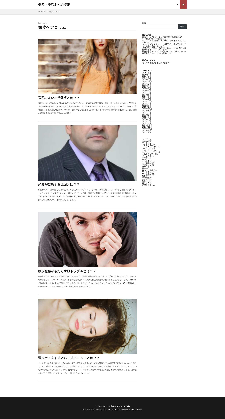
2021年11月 (147, 127)
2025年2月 (146, 94)
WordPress (136, 409)
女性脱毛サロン (148, 161)
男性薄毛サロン (148, 174)
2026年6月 (146, 76)
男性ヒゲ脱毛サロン (150, 170)
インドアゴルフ (148, 145)
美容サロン (146, 179)
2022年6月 (146, 114)
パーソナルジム (148, 156)
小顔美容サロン (148, 165)
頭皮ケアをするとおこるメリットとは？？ (69, 357)
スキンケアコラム (149, 150)
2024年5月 (146, 98)
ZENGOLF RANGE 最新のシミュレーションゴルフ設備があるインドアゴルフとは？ (164, 49)
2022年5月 (146, 116)
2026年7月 (146, 74)
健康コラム (146, 159)
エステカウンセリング (151, 147)
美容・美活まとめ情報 (54, 4)
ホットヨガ (146, 157)
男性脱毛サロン (148, 172)
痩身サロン (146, 176)
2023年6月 (146, 105)
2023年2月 (146, 107)
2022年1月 (146, 123)
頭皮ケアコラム (54, 12)
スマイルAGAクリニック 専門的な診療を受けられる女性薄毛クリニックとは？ (164, 45)
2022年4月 (146, 118)
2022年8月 (146, 110)
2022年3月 (146, 119)
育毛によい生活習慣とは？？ (59, 98)
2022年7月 (146, 112)
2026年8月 (146, 72)
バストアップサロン (150, 154)
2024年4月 (146, 99)
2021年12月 (147, 125)
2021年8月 (146, 132)
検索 (144, 23)
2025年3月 (146, 92)
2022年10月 (147, 109)
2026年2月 (146, 79)
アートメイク (147, 143)
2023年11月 (147, 101)
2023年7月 (146, 103)
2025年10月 (147, 81)
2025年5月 (146, 89)
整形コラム (146, 167)
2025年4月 (146, 90)
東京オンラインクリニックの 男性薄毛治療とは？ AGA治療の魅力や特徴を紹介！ (162, 38)
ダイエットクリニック (151, 152)
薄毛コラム (146, 183)
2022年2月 (146, 121)
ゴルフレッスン (148, 148)
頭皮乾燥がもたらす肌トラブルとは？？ (67, 271)
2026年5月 (146, 78)
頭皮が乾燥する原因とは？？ (59, 184)
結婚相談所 (146, 177)
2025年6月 (146, 87)
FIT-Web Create (112, 409)
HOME (42, 12)
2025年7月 (146, 85)
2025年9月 (146, 83)
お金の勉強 (146, 141)
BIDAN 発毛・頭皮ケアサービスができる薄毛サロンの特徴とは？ (164, 41)
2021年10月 (147, 129)
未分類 (145, 168)
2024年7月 (146, 96)
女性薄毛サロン (148, 163)
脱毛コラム (146, 181)
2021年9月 (146, 130)
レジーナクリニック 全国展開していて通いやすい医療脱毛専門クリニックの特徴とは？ (164, 52)
